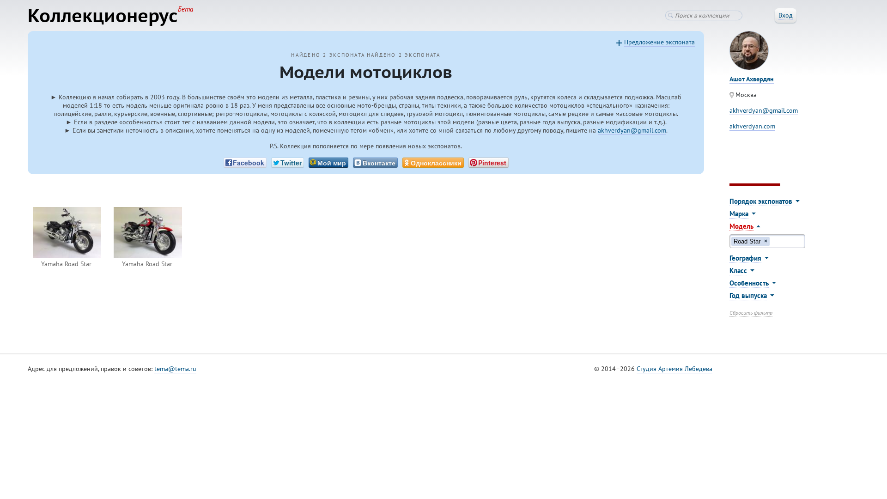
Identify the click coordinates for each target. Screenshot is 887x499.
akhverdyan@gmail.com (632, 130)
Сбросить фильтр (750, 312)
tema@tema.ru (175, 369)
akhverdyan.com (752, 126)
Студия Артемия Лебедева (674, 369)
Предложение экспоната (659, 42)
